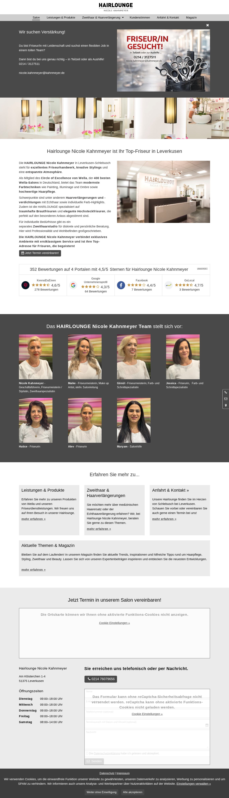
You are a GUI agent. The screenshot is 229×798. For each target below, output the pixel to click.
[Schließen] (115, 25)
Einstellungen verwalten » (194, 783)
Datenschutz (107, 773)
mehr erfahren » (99, 529)
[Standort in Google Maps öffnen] (226, 405)
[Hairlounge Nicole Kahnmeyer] (116, 7)
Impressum (123, 773)
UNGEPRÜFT (202, 268)
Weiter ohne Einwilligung (102, 792)
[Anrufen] (226, 392)
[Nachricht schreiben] (226, 399)
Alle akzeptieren (132, 792)
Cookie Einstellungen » (114, 623)
